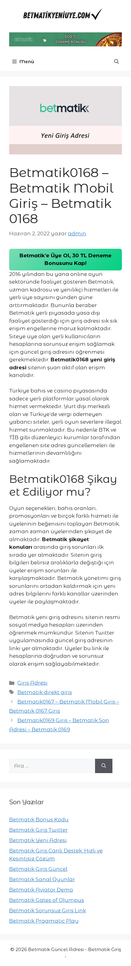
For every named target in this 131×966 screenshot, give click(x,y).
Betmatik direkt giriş (44, 692)
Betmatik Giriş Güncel (38, 869)
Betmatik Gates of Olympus (46, 900)
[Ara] (103, 766)
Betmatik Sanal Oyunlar (42, 879)
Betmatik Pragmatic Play (44, 921)
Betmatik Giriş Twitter (38, 830)
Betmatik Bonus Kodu (39, 819)
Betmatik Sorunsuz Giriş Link (47, 910)
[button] (116, 61)
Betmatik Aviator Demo (41, 890)
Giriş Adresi (32, 683)
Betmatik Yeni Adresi (38, 840)
